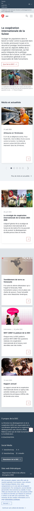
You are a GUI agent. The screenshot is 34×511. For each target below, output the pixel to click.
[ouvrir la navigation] (31, 16)
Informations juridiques (12, 499)
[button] (11, 168)
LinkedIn (21, 453)
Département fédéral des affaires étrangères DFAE (13, 474)
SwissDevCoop (9, 450)
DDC (7, 16)
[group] (17, 135)
